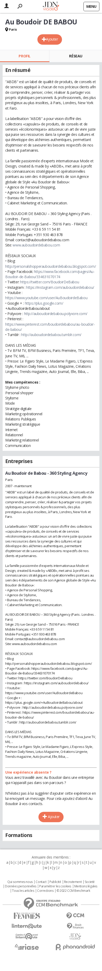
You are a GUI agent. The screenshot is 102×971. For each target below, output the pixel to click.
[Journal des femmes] (27, 916)
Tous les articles (23, 891)
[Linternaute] (27, 926)
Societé (90, 882)
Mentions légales (85, 886)
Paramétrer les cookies (55, 886)
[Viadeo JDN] (75, 936)
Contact (41, 882)
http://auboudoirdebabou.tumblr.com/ (51, 334)
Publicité (55, 882)
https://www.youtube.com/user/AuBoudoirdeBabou (46, 297)
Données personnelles (20, 886)
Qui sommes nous (20, 882)
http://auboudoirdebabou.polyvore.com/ (55, 313)
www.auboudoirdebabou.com (36, 245)
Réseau (75, 55)
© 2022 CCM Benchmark (73, 891)
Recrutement (73, 882)
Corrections (45, 891)
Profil (24, 55)
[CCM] (75, 916)
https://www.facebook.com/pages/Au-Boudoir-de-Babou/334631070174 (50, 274)
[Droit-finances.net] (75, 926)
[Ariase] (27, 947)
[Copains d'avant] (27, 936)
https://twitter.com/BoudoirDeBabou (49, 281)
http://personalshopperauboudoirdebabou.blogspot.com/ (50, 266)
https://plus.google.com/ (44, 303)
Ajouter (52, 39)
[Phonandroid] (75, 947)
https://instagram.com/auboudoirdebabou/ (60, 287)
